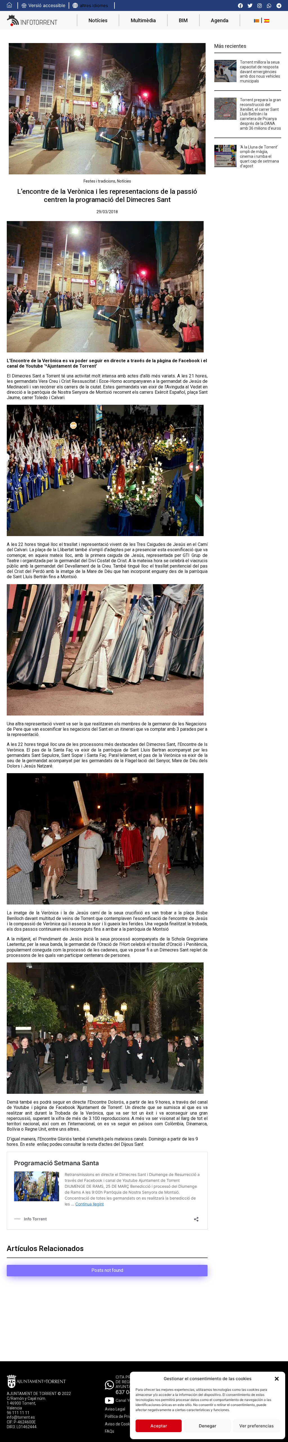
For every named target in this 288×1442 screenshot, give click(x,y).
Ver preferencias (256, 1425)
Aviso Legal (115, 1409)
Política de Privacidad (124, 1416)
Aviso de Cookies (120, 1424)
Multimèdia (143, 20)
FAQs (109, 1431)
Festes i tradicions (99, 181)
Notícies (98, 20)
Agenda (219, 20)
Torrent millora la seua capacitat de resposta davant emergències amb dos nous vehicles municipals (260, 71)
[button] (277, 1379)
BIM (183, 20)
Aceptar (158, 1425)
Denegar (207, 1425)
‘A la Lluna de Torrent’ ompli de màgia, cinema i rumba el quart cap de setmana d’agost (259, 156)
